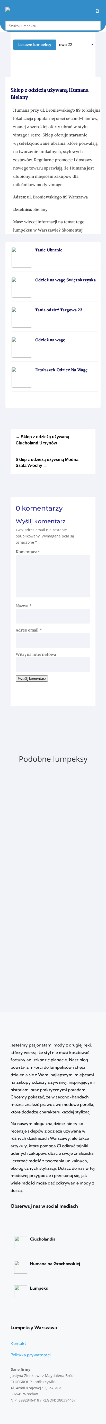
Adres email (29, 630)
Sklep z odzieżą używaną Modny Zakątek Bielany (46, 911)
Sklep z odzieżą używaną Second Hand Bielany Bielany (53, 846)
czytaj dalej (33, 813)
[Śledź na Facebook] (91, 63)
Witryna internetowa (36, 654)
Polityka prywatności (31, 1354)
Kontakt (18, 1343)
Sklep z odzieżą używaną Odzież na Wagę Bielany (49, 780)
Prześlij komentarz (32, 678)
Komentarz (28, 551)
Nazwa (23, 605)
